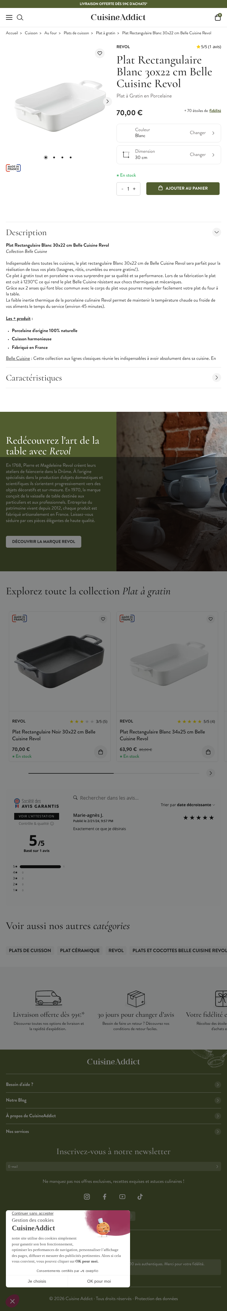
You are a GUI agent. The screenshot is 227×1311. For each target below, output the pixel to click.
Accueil (12, 33)
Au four (50, 33)
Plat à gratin (105, 33)
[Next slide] (107, 101)
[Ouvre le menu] (9, 17)
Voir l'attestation (37, 816)
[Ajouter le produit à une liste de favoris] (100, 53)
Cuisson (31, 33)
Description (26, 232)
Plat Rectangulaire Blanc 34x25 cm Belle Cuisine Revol (162, 735)
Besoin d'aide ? (19, 1084)
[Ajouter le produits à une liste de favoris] (103, 619)
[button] (46, 157)
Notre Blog (16, 1100)
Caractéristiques (34, 377)
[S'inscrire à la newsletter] (218, 1166)
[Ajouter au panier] (100, 752)
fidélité (215, 110)
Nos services (17, 1131)
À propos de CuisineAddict (31, 1115)
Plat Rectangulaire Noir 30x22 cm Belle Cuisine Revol (53, 735)
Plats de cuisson (76, 33)
